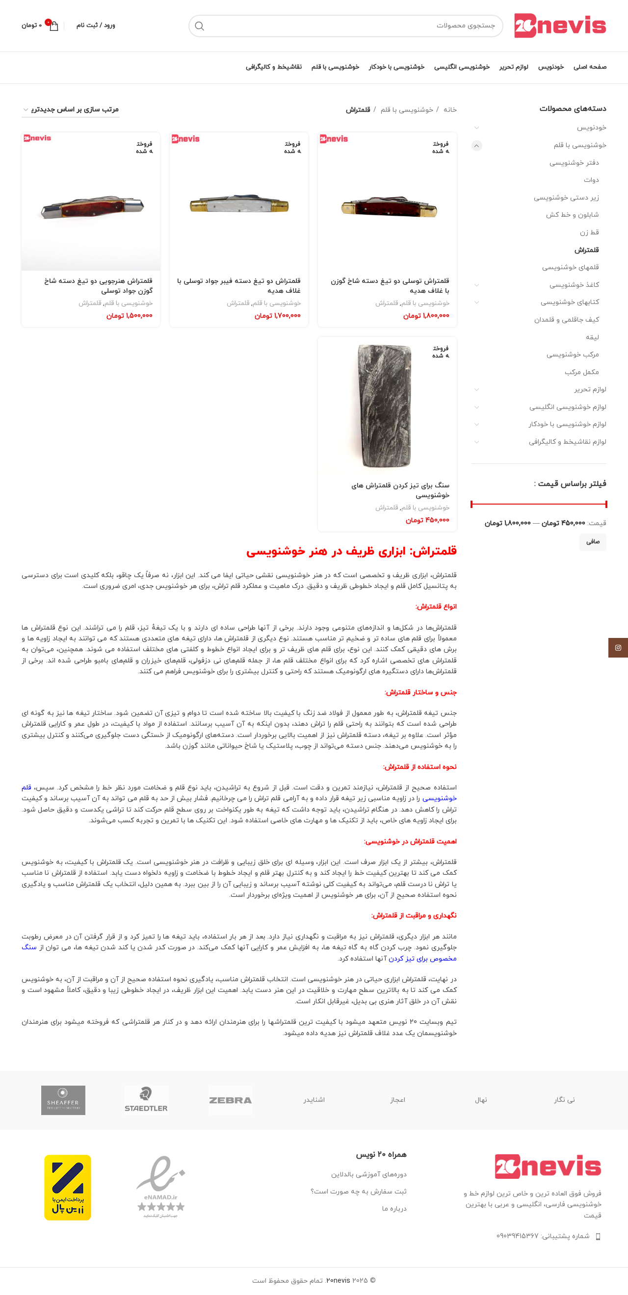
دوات (591, 180)
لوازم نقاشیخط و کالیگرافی (567, 442)
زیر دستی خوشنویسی (566, 198)
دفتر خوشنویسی (574, 163)
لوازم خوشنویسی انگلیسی (567, 407)
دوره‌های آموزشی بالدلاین (369, 1174)
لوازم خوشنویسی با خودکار (567, 424)
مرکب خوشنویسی (573, 354)
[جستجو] (199, 26)
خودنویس (591, 127)
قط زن (589, 232)
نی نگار (564, 1100)
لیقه (592, 337)
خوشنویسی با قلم (580, 145)
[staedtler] (146, 1100)
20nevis (338, 1281)
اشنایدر (314, 1100)
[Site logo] (559, 25)
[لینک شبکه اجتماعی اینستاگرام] (618, 648)
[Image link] (548, 1165)
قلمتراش (587, 250)
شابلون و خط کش (572, 215)
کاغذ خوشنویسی (574, 285)
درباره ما (394, 1209)
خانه (449, 110)
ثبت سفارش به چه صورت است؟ (359, 1191)
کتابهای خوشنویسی (570, 302)
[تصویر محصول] (387, 201)
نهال (481, 1100)
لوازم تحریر (590, 389)
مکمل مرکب (582, 372)
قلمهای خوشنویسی (570, 267)
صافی (593, 542)
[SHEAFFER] (63, 1100)
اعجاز (397, 1100)
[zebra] (230, 1100)
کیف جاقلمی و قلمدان (566, 320)
